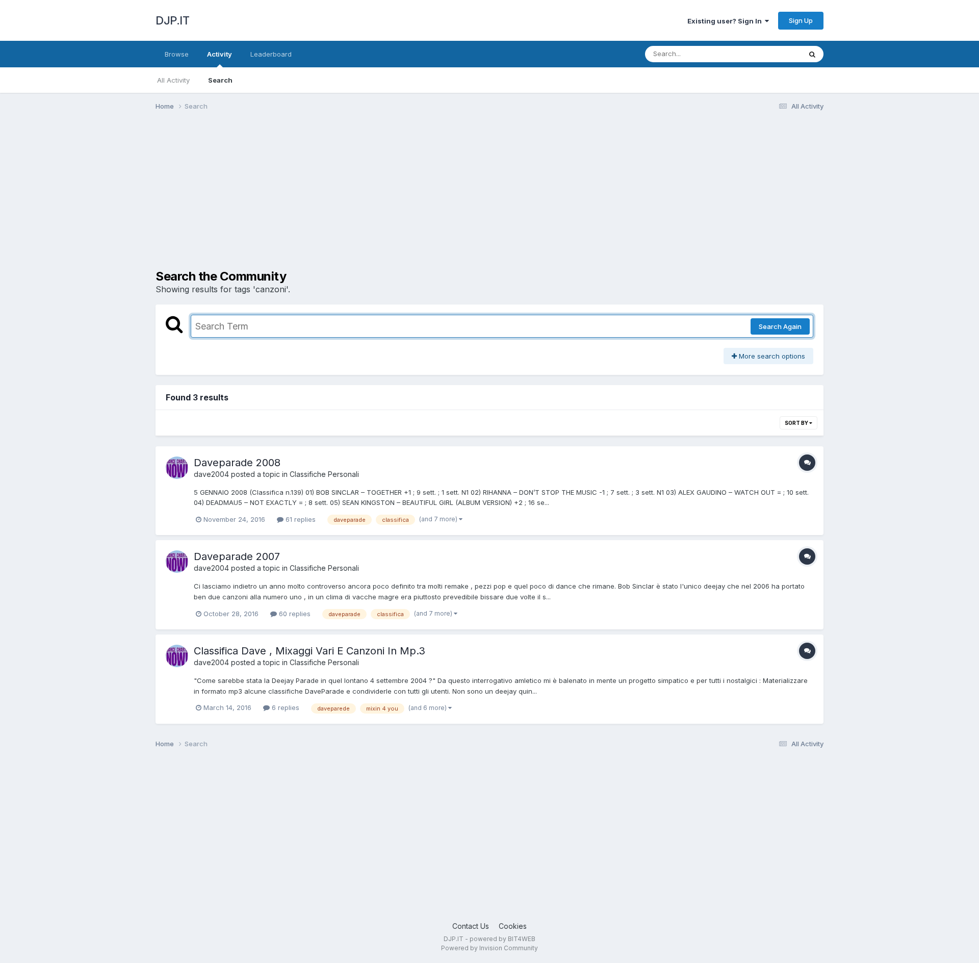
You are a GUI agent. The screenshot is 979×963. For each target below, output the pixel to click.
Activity (219, 54)
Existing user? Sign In (726, 21)
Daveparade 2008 (237, 463)
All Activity (173, 80)
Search (220, 80)
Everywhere (769, 54)
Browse (177, 54)
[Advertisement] (341, 197)
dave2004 (211, 474)
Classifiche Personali (324, 474)
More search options (771, 356)
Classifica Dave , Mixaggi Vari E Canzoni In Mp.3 (309, 651)
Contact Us (470, 926)
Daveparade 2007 (237, 556)
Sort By (797, 423)
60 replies (294, 614)
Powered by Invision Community (489, 948)
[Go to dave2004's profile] (177, 468)
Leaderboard (271, 54)
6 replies (284, 707)
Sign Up (801, 20)
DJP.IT (172, 20)
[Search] (812, 54)
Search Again (780, 326)
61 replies (300, 519)
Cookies (513, 926)
